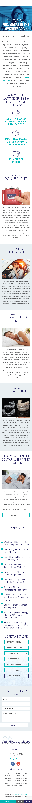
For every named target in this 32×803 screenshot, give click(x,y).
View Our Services (14, 676)
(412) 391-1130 (16, 758)
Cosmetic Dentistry (14, 659)
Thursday (8, 780)
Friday (7, 783)
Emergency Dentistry (14, 664)
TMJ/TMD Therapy (14, 670)
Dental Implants (14, 653)
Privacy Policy (23, 794)
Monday (7, 773)
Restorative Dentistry (14, 647)
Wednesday (8, 778)
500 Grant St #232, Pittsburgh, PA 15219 (16, 754)
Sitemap (17, 794)
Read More (13, 515)
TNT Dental (24, 796)
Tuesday (7, 775)
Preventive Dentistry (14, 642)
